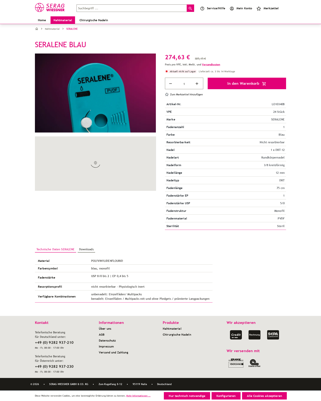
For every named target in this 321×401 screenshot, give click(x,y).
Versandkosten (211, 64)
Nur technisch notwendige (187, 396)
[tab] (55, 249)
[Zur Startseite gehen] (53, 7)
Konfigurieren (226, 396)
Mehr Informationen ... (138, 395)
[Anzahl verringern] (171, 83)
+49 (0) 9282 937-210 (54, 342)
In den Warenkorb (243, 83)
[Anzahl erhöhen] (197, 83)
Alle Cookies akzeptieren (264, 396)
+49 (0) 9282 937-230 (54, 366)
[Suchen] (190, 8)
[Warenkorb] (283, 8)
